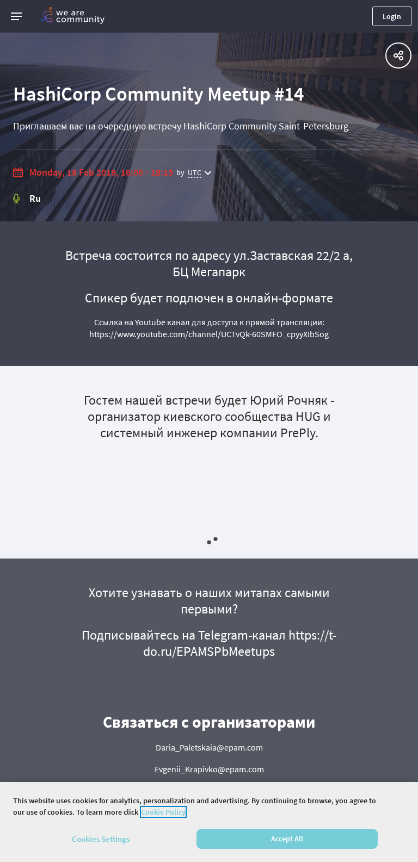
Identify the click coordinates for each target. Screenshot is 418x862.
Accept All (287, 839)
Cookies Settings (101, 839)
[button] (16, 16)
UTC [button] (194, 172)
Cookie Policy (163, 812)
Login (392, 16)
